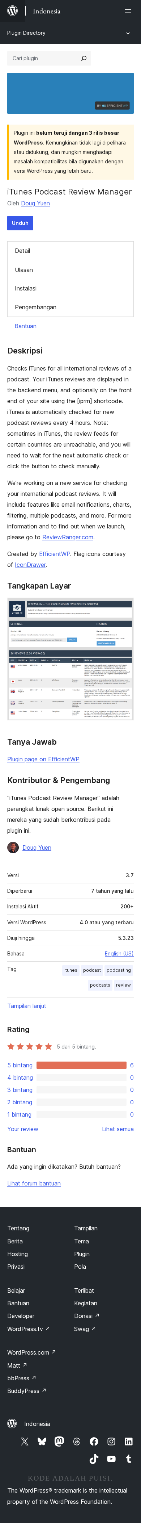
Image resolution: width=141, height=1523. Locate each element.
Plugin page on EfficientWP (43, 759)
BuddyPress (27, 1390)
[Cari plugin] (84, 58)
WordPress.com (31, 1352)
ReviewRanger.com (67, 537)
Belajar (16, 1290)
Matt (17, 1365)
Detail (22, 250)
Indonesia (37, 1423)
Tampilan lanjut (26, 1005)
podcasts (100, 985)
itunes (70, 970)
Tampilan (86, 1228)
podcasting (119, 970)
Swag (85, 1328)
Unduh (20, 223)
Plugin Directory (26, 33)
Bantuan (25, 326)
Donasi (87, 1315)
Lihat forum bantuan (34, 1183)
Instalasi (26, 288)
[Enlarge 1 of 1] (124, 607)
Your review (22, 1129)
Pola (80, 1266)
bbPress (22, 1378)
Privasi (16, 1266)
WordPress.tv (28, 1328)
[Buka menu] (129, 11)
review (123, 985)
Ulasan (24, 269)
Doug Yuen (35, 203)
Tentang (18, 1228)
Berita (15, 1241)
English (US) (119, 953)
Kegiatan (85, 1303)
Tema (81, 1241)
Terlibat (84, 1290)
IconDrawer (30, 564)
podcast (92, 970)
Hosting (17, 1254)
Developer (20, 1315)
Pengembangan (35, 307)
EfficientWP (54, 553)
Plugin (82, 1254)
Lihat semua (118, 1129)
